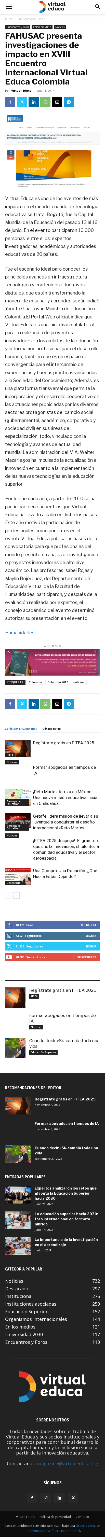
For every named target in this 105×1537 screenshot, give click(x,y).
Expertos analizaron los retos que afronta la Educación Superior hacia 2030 (66, 1193)
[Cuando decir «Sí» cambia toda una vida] (15, 1048)
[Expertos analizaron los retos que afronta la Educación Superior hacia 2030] (18, 1195)
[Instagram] (46, 1498)
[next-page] (16, 895)
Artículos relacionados (21, 729)
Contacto (82, 1517)
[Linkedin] (34, 102)
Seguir (90, 936)
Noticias (59, 27)
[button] (9, 7)
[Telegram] (69, 102)
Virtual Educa (21, 90)
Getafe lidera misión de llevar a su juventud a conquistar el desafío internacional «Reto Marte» (65, 822)
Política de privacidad (55, 1517)
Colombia (35, 682)
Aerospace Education (13, 803)
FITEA (10, 755)
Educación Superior (43, 1052)
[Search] (98, 7)
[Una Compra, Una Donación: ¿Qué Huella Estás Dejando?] (18, 876)
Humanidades (19, 632)
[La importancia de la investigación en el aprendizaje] (18, 1246)
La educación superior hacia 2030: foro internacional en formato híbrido (66, 1219)
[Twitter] (22, 102)
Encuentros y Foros (31, 19)
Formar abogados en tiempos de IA (67, 1123)
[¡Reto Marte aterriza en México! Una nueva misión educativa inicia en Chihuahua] (18, 797)
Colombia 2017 (42, 27)
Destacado (14, 883)
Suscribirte (86, 957)
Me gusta (88, 925)
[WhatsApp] (45, 102)
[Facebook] (10, 102)
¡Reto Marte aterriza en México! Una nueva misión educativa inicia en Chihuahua (65, 797)
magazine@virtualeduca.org (67, 1463)
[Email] (57, 102)
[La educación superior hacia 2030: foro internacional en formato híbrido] (18, 1220)
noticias (78, 682)
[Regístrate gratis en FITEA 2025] (18, 749)
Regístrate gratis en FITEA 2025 (63, 742)
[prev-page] (8, 895)
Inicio (9, 19)
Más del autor (52, 729)
